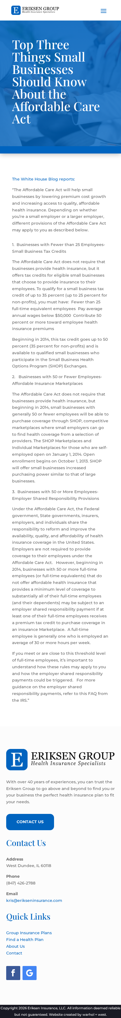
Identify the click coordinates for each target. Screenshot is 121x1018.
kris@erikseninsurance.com (34, 900)
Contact (14, 953)
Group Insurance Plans (29, 932)
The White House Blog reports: (43, 179)
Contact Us (30, 821)
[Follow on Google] (30, 973)
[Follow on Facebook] (13, 973)
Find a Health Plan (25, 939)
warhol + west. (94, 1014)
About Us (15, 946)
